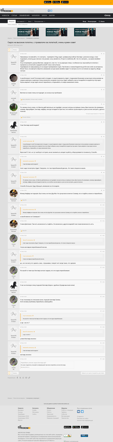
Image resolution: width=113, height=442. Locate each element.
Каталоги (35, 15)
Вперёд (15, 49)
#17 (103, 311)
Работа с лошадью (67, 410)
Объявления (24, 15)
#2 (103, 75)
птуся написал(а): (27, 256)
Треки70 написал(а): (28, 240)
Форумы (11, 21)
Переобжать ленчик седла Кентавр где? (33, 362)
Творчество (65, 418)
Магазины (35, 412)
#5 (103, 122)
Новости (5, 15)
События (64, 414)
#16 (103, 296)
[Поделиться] (101, 53)
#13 (103, 251)
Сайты (34, 414)
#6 (103, 136)
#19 (103, 343)
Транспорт (50, 414)
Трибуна (64, 412)
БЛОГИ (44, 15)
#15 (103, 282)
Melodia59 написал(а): (28, 161)
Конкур (20, 412)
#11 (103, 220)
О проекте (80, 416)
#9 (103, 190)
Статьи (14, 15)
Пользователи (38, 21)
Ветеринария (65, 416)
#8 (103, 172)
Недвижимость (51, 416)
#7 (103, 156)
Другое (20, 420)
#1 (103, 53)
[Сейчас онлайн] (13, 242)
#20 (103, 359)
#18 (103, 327)
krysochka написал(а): (28, 209)
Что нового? (20, 21)
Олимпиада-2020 (23, 418)
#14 (103, 267)
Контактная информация (85, 420)
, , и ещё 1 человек (32, 99)
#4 (103, 104)
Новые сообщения (12, 24)
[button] (26, 21)
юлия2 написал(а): (27, 141)
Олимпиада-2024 (23, 416)
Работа (49, 412)
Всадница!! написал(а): (29, 177)
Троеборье (21, 414)
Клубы (34, 410)
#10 (103, 205)
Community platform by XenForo (56, 403)
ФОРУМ (52, 15)
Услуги (49, 410)
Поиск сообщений (22, 24)
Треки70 (11, 45)
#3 (103, 89)
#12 (103, 235)
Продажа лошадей (53, 418)
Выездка (20, 410)
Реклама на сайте (82, 418)
